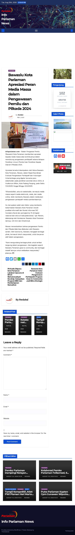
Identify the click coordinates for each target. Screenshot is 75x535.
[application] (62, 168)
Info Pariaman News (8, 19)
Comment (7, 355)
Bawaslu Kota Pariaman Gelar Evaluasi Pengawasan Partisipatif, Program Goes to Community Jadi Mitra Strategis (34, 275)
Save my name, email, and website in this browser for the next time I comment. (24, 434)
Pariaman (12, 70)
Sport (39, 317)
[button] (68, 30)
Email (6, 407)
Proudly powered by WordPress (11, 530)
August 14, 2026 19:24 (50, 497)
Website (6, 418)
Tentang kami (69, 531)
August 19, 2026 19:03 (50, 476)
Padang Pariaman (10, 489)
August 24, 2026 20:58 (14, 476)
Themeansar (5, 531)
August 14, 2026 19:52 (14, 497)
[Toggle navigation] (36, 30)
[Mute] (68, 171)
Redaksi (20, 115)
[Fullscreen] (70, 171)
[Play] (56, 171)
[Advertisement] (37, 47)
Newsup (29, 530)
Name (6, 395)
